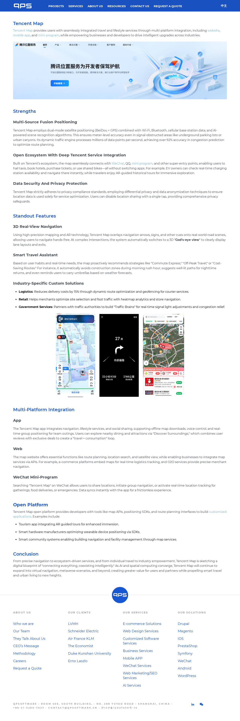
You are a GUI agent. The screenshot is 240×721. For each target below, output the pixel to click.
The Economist (80, 646)
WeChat (118, 163)
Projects (56, 6)
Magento (185, 631)
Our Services (135, 612)
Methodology (24, 653)
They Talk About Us (29, 639)
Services (75, 6)
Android (184, 668)
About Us (95, 6)
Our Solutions (192, 612)
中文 (224, 6)
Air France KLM (81, 639)
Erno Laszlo (77, 661)
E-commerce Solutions (142, 624)
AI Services (132, 685)
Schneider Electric (83, 631)
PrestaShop (187, 646)
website (214, 30)
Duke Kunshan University (89, 653)
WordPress (187, 676)
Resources (116, 6)
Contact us (139, 6)
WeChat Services (137, 666)
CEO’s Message (26, 646)
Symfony (185, 653)
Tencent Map (23, 30)
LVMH (73, 624)
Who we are (23, 624)
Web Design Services (140, 631)
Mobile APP (132, 658)
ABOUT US (22, 612)
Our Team (21, 631)
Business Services (138, 651)
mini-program (48, 35)
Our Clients (79, 612)
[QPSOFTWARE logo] (22, 6)
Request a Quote (168, 6)
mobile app (21, 35)
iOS (181, 639)
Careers (19, 661)
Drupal (183, 624)
